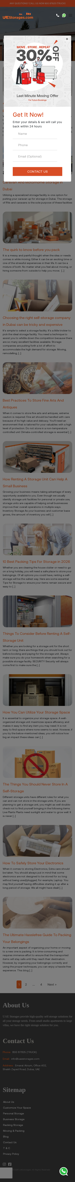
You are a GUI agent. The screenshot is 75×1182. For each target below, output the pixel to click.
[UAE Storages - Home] (19, 16)
